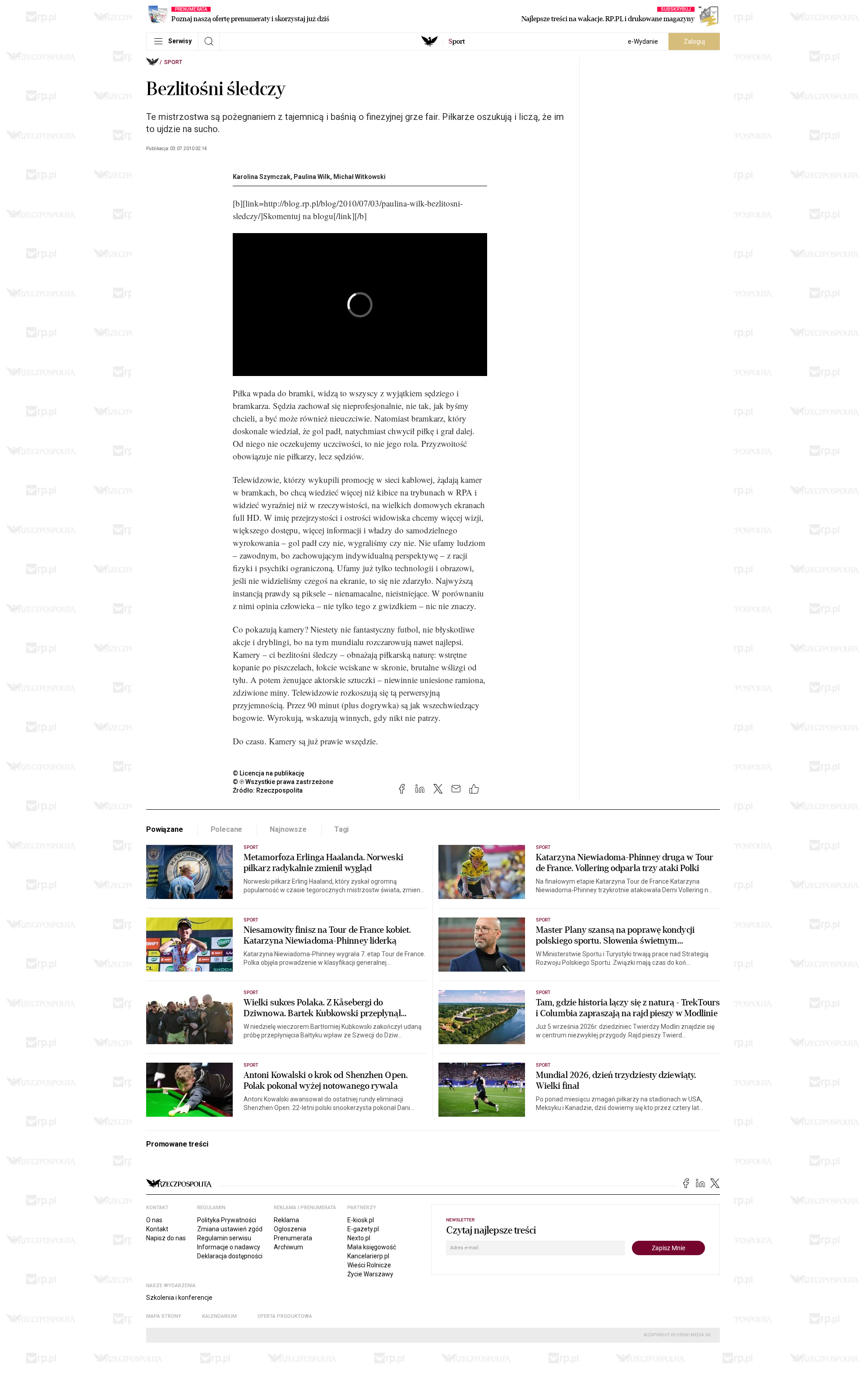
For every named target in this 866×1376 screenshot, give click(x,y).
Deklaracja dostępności (230, 1256)
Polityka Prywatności (226, 1220)
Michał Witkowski (359, 176)
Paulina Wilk (312, 176)
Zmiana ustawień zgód (230, 1229)
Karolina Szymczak (261, 176)
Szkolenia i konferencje (179, 1297)
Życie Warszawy (370, 1274)
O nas (154, 1220)
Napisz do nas (166, 1238)
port (456, 41)
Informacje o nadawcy (228, 1247)
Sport (173, 62)
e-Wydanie (643, 41)
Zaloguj (694, 41)
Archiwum (288, 1247)
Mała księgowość (371, 1247)
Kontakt (157, 1229)
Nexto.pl (358, 1238)
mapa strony (163, 1316)
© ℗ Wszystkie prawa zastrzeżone (283, 781)
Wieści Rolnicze (369, 1265)
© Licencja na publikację (269, 773)
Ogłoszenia (290, 1229)
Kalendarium (219, 1316)
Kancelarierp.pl (368, 1256)
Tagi (341, 829)
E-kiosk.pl (360, 1220)
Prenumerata (293, 1238)
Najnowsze (288, 829)
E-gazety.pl (363, 1229)
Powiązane (164, 829)
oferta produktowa (285, 1316)
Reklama (286, 1220)
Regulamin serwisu (224, 1238)
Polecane (227, 829)
